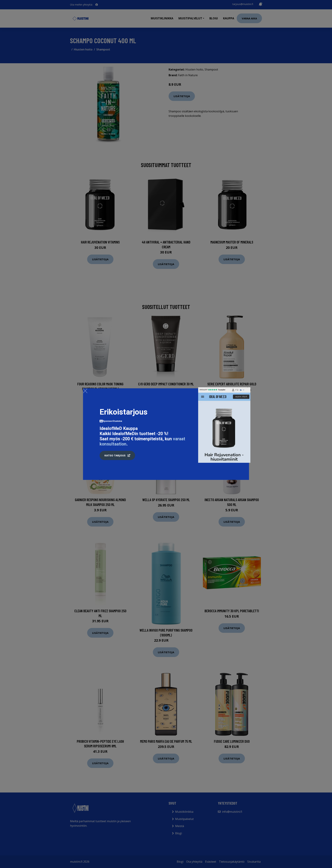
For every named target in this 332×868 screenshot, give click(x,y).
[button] (117, 455)
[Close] (85, 390)
